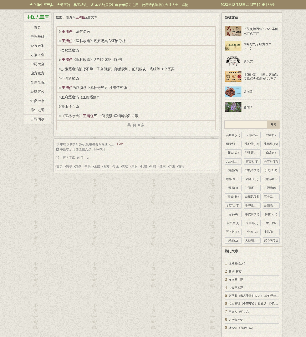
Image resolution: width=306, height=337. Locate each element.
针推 (153, 166)
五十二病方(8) (272, 196)
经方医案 (37, 46)
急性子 (248, 107)
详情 (185, 5)
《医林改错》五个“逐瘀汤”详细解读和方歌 (100, 116)
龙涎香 (248, 92)
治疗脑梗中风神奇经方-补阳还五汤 (94, 88)
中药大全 (37, 64)
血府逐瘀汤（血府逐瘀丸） (82, 97)
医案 (97, 166)
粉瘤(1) (233, 240)
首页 (37, 27)
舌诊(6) (233, 214)
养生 (172, 166)
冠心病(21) (271, 240)
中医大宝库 (67, 157)
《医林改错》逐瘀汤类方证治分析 (94, 41)
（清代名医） (78, 32)
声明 (134, 166)
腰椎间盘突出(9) (234, 179)
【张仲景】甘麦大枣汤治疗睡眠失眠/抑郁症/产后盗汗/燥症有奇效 (261, 77)
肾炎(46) (233, 196)
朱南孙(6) (252, 223)
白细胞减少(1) (272, 205)
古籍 (181, 166)
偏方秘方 (37, 73)
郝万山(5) (233, 205)
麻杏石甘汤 (236, 279)
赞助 (125, 166)
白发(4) (271, 152)
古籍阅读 (37, 119)
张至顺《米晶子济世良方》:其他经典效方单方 (258, 295)
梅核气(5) (271, 214)
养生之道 (37, 110)
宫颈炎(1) (252, 161)
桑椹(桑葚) (235, 271)
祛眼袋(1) (233, 223)
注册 (262, 4)
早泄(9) (271, 187)
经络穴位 (37, 92)
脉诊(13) (233, 152)
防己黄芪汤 (236, 320)
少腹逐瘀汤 (70, 78)
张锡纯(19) (271, 143)
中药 (88, 166)
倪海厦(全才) (237, 263)
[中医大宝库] (37, 16)
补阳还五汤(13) (253, 187)
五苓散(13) (233, 231)
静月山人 (83, 157)
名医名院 (37, 82)
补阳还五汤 (70, 107)
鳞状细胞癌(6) (234, 143)
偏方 (106, 166)
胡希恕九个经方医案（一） (258, 46)
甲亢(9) (271, 223)
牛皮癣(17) (252, 214)
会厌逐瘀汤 (70, 50)
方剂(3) (233, 170)
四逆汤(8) (252, 179)
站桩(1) (271, 135)
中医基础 (37, 37)
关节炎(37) (271, 161)
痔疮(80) (271, 179)
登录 (271, 4)
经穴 (162, 166)
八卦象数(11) (234, 161)
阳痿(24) (252, 135)
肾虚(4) (233, 187)
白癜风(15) (252, 196)
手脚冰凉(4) (252, 205)
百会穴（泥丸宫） (240, 311)
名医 (116, 166)
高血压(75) (233, 135)
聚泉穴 (248, 61)
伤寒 (69, 166)
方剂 (78, 166)
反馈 (144, 166)
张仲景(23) (252, 143)
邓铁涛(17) (252, 170)
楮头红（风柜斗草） (242, 327)
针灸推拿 (37, 101)
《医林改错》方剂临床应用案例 (92, 60)
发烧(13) (252, 231)
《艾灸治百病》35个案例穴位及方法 (261, 31)
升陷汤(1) (271, 170)
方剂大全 (37, 55)
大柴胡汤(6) (252, 240)
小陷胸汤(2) (271, 231)
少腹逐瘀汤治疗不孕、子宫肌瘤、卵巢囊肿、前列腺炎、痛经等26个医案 (118, 69)
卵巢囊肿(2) (252, 152)
